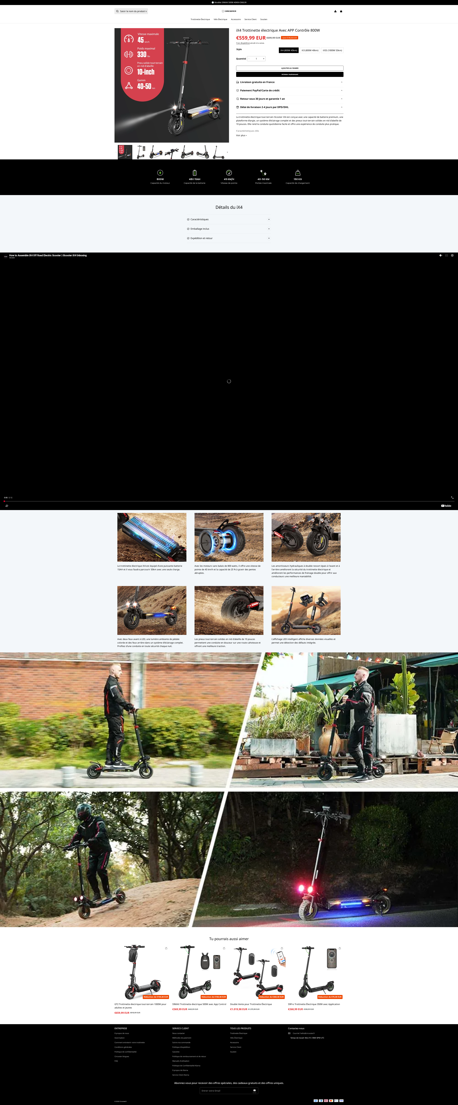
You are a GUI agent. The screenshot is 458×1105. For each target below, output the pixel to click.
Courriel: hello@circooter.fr (304, 1033)
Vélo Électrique (220, 19)
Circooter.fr (123, 1101)
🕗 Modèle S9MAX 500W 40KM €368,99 (229, 2)
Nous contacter (178, 1033)
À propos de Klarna (180, 1070)
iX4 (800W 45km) (288, 50)
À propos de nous (121, 1033)
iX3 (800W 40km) (310, 50)
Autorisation (119, 1038)
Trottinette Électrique (200, 19)
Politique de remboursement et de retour (189, 1056)
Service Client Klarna (180, 1075)
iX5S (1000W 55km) (332, 50)
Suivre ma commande (181, 1042)
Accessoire (236, 19)
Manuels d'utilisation (180, 1061)
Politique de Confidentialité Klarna (186, 1065)
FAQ (116, 1061)
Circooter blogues (121, 1056)
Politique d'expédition (181, 1047)
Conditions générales (123, 1047)
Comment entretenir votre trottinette (129, 1042)
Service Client (251, 19)
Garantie (175, 1052)
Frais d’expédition (243, 43)
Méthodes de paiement (181, 1038)
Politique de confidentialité (125, 1052)
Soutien (263, 19)
